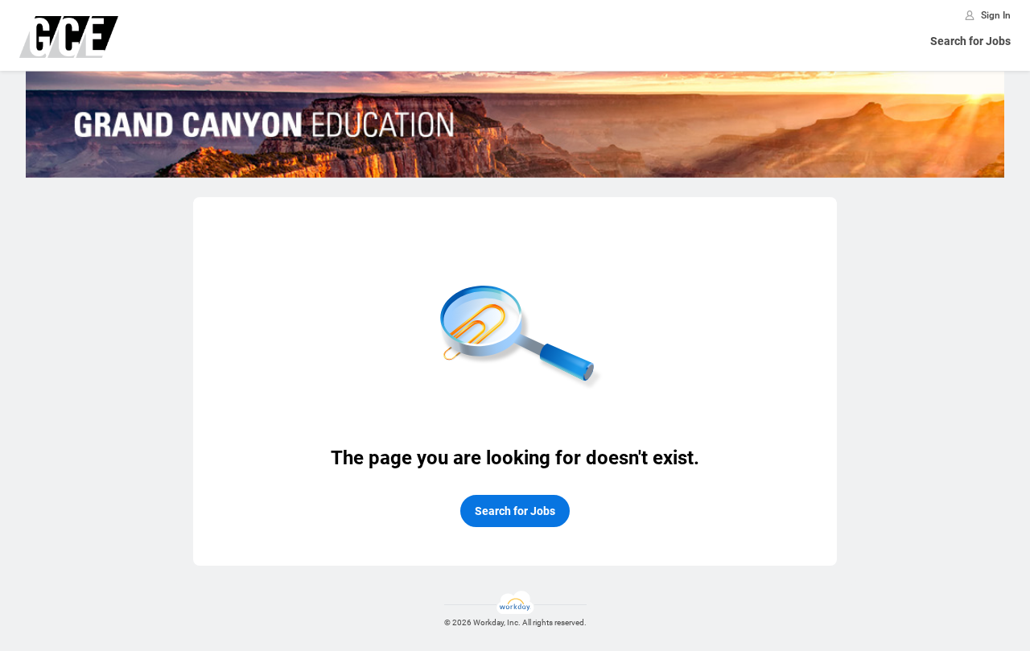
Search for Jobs (970, 41)
